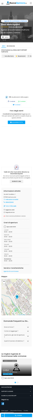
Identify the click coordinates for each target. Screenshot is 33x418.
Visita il (10, 206)
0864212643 (10, 202)
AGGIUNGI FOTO (17, 122)
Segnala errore (10, 212)
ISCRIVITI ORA (16, 181)
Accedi (31, 3)
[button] (15, 382)
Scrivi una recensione (16, 27)
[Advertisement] (16, 75)
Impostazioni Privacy (7, 412)
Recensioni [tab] (11, 46)
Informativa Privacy (16, 410)
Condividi (12, 101)
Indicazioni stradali (12, 199)
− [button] (4, 284)
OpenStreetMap (21, 314)
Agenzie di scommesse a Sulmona (15, 21)
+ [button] (4, 281)
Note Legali (4, 410)
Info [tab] (3, 46)
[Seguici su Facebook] (2, 403)
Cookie (26, 410)
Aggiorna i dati (10, 210)
